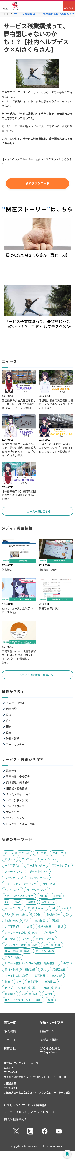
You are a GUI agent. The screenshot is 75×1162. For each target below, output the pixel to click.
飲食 (8, 732)
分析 (60, 926)
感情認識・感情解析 (18, 782)
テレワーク (28, 859)
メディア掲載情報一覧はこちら (37, 675)
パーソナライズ (15, 806)
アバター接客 (13, 957)
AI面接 (57, 896)
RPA (7, 914)
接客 (26, 951)
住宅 (8, 720)
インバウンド (49, 859)
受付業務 (49, 932)
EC (28, 908)
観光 (8, 726)
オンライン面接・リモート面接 (23, 1000)
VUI (26, 920)
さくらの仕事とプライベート (50, 1050)
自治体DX (50, 981)
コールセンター (15, 744)
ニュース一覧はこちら (37, 511)
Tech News (11, 920)
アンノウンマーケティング (20, 883)
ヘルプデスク (13, 865)
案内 (43, 969)
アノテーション (15, 818)
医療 (34, 932)
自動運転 (33, 981)
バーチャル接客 (45, 951)
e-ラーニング (12, 908)
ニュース (10, 1040)
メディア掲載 (49, 1040)
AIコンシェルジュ (37, 890)
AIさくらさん (12, 890)
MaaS (65, 908)
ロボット (10, 859)
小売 (34, 945)
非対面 (48, 994)
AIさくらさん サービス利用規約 (25, 1105)
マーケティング (14, 877)
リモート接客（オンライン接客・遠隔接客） (31, 963)
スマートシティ (60, 865)
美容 (19, 981)
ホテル (9, 853)
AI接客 (43, 896)
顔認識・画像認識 (16, 788)
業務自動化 (59, 969)
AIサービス (49, 883)
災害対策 (40, 975)
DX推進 (31, 902)
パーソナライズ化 (15, 932)
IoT (53, 908)
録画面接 (10, 994)
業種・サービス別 (52, 1022)
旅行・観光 (11, 969)
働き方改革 (44, 926)
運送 (34, 987)
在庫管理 (10, 939)
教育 (66, 963)
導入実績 (10, 1031)
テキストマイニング (18, 794)
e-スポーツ (48, 902)
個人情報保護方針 (16, 1119)
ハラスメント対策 (15, 945)
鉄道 (8, 714)
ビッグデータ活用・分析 (20, 824)
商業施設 (11, 708)
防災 (24, 994)
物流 (7, 981)
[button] (5, 6)
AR (6, 902)
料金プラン (47, 1031)
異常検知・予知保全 (18, 776)
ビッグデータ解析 (15, 987)
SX (67, 914)
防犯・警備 (12, 738)
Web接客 (40, 920)
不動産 (55, 920)
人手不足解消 (13, 926)
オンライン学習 (45, 939)
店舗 (57, 945)
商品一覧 (10, 1022)
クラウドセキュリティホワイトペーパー (30, 1112)
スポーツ (57, 853)
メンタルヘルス (38, 877)
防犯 (35, 994)
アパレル (24, 853)
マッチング (12, 812)
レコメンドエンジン (18, 800)
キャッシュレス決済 (16, 975)
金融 (46, 987)
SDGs (37, 914)
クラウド (41, 853)
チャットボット (38, 871)
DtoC (17, 902)
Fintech (40, 908)
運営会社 (10, 1048)
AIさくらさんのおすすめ (19, 896)
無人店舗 (56, 975)
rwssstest (22, 914)
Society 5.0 (53, 914)
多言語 (25, 939)
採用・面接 (11, 951)
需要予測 (11, 770)
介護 (29, 926)
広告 (46, 945)
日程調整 (29, 969)
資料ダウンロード (37, 183)
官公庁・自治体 (15, 703)
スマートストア (14, 871)
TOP (6, 14)
